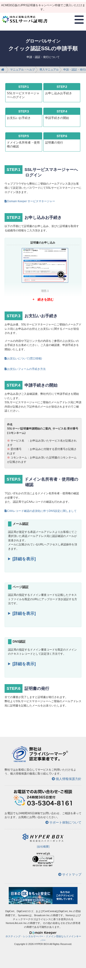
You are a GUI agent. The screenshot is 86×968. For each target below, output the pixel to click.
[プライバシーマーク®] (19, 761)
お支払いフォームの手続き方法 (26, 369)
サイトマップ (71, 874)
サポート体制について (65, 822)
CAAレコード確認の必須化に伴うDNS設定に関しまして (42, 511)
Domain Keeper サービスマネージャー (31, 201)
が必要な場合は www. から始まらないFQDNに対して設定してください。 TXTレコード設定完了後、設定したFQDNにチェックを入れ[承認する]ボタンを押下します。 (42, 666)
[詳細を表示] (24, 559)
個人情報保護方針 (68, 779)
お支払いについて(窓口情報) (24, 358)
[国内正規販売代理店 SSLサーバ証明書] (25, 25)
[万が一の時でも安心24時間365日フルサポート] (43, 805)
